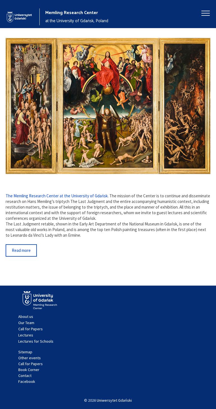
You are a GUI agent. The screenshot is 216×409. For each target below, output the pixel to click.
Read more (21, 250)
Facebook (26, 381)
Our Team (26, 322)
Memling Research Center (71, 13)
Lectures (25, 335)
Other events (29, 357)
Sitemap (25, 351)
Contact (25, 375)
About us (25, 316)
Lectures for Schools (35, 341)
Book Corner (28, 369)
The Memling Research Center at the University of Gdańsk (57, 195)
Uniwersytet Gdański (114, 400)
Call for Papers (30, 328)
